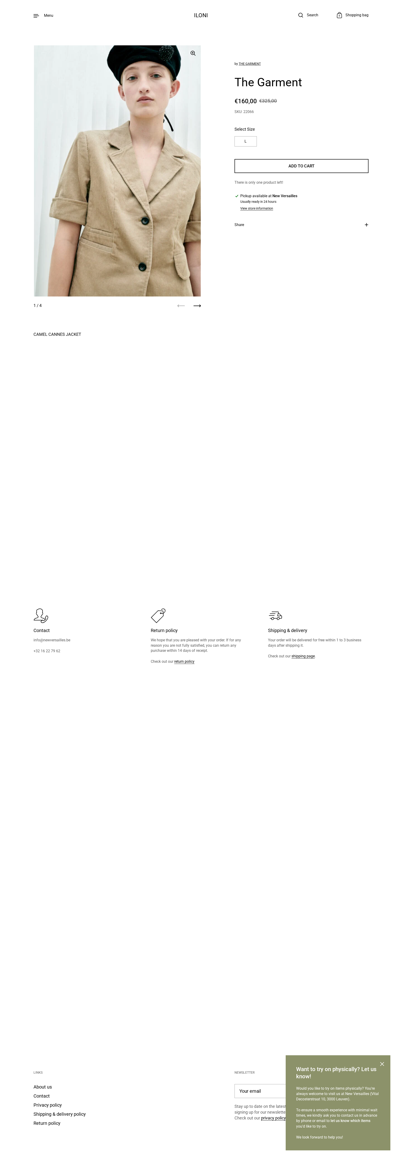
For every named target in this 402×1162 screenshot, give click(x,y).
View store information (256, 208)
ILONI (201, 15)
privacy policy (273, 1117)
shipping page (303, 656)
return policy (184, 661)
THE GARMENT (250, 64)
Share (239, 225)
